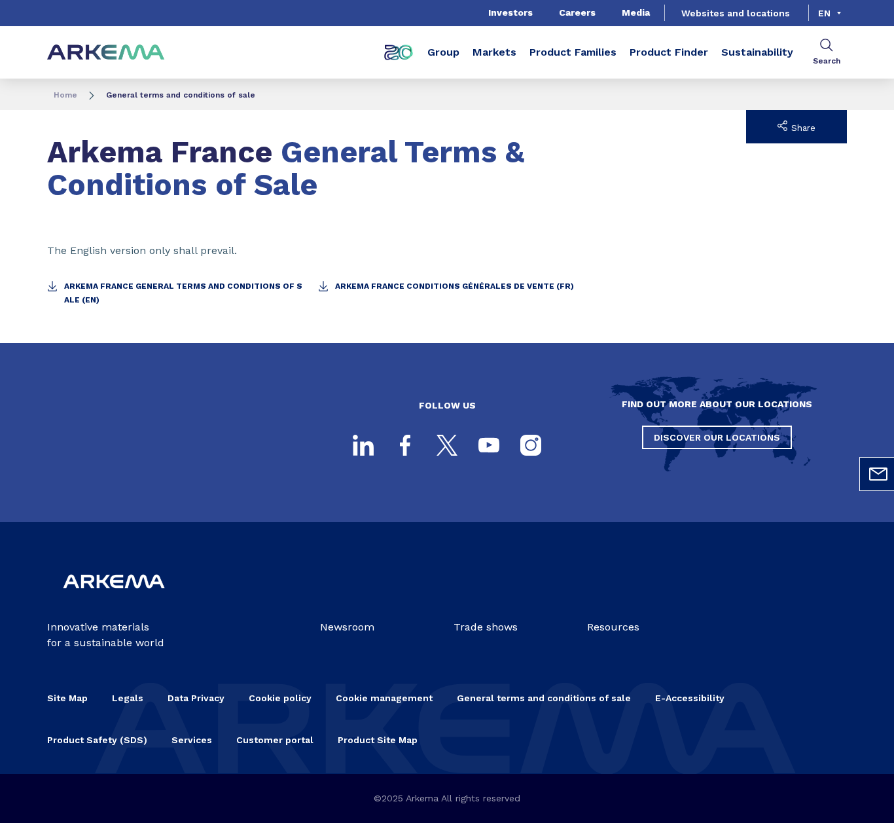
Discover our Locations (717, 437)
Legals (127, 698)
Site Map (67, 698)
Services (191, 740)
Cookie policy (280, 698)
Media (636, 12)
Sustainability (757, 52)
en (824, 13)
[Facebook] (405, 445)
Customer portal (274, 740)
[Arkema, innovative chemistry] (114, 598)
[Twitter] (447, 445)
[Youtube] (488, 445)
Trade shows (486, 627)
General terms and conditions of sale (544, 698)
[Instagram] (530, 445)
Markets (494, 52)
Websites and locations (735, 13)
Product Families (573, 52)
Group (443, 52)
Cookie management (384, 698)
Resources (613, 627)
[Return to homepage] (106, 53)
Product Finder (669, 52)
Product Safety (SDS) (97, 740)
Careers (577, 12)
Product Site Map (378, 740)
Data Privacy (196, 698)
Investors (510, 12)
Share (801, 128)
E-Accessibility (689, 698)
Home (65, 95)
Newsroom (347, 627)
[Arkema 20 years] (398, 52)
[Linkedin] (363, 445)
